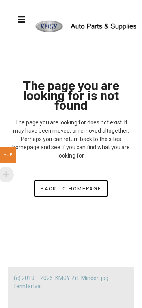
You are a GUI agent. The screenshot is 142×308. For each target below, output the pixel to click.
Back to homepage (71, 189)
